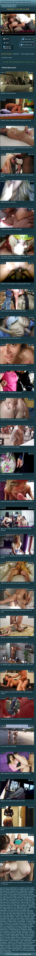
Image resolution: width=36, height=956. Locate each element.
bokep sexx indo (22, 893)
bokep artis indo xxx (12, 889)
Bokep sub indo (5, 939)
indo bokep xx (13, 896)
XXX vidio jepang (25, 950)
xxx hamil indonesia (11, 924)
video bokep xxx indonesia (14, 915)
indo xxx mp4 (20, 904)
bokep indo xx (24, 891)
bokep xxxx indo (28, 894)
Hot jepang (7, 952)
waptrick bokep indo (13, 920)
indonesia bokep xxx (6, 905)
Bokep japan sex (13, 928)
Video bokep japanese (25, 944)
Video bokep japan (26, 940)
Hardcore (16, 54)
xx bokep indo (11, 921)
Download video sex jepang (8, 944)
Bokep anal (25, 931)
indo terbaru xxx (5, 902)
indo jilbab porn (28, 897)
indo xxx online (30, 904)
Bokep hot (26, 926)
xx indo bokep (20, 921)
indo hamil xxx (18, 897)
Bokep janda (23, 928)
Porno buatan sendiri (27, 54)
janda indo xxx (11, 907)
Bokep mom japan (6, 945)
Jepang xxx (11, 942)
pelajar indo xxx (8, 908)
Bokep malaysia (6, 947)
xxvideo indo (7, 923)
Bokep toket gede (22, 932)
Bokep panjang (28, 937)
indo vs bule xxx (26, 902)
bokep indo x (15, 891)
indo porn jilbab (11, 900)
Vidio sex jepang (28, 947)
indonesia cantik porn (20, 905)
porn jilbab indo (24, 910)
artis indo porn (4, 888)
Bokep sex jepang (28, 948)
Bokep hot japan (16, 939)
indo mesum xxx (15, 899)
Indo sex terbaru (29, 942)
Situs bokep (19, 942)
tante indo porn (21, 912)
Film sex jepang (17, 945)
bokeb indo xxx (14, 888)
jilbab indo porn (22, 907)
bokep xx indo (8, 894)
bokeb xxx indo (25, 888)
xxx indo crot (18, 926)
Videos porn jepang (10, 932)
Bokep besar (20, 934)
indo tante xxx (30, 900)
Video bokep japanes (15, 948)
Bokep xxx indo (5, 936)
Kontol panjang (14, 940)
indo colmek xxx (8, 897)
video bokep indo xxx (19, 913)
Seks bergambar (27, 939)
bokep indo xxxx (11, 893)
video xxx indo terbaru (17, 918)
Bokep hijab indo (16, 931)
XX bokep (24, 929)
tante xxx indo (7, 913)
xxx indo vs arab (6, 57)
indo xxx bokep (11, 904)
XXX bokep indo (7, 2)
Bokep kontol (4, 940)
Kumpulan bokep (5, 950)
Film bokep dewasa (9, 934)
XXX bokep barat (14, 929)
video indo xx (28, 915)
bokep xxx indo (18, 894)
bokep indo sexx (24, 889)
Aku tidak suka (27, 45)
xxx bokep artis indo (18, 923)
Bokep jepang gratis (29, 945)
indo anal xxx (4, 896)
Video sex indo (29, 934)
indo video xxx (15, 902)
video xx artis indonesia (22, 916)
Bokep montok (25, 936)
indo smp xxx (20, 900)
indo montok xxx (26, 899)
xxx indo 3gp (23, 924)
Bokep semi (3, 948)
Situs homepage (13, 954)
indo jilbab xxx (4, 899)
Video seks (15, 950)
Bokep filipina (15, 936)
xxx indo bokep (8, 926)
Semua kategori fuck (8, 6)
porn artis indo (18, 908)
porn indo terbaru (13, 910)
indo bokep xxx (23, 896)
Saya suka (27, 39)
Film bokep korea (17, 947)
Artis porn (19, 937)
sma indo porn (11, 912)
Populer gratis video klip (22, 2)
